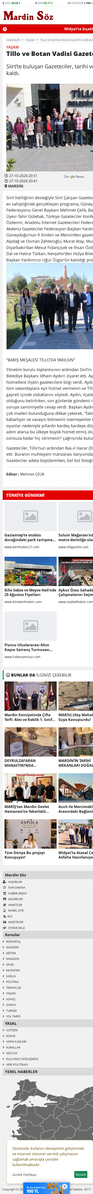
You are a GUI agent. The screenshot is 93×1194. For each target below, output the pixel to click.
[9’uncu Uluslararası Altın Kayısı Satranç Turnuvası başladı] (31, 626)
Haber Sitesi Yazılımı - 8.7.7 (73, 1189)
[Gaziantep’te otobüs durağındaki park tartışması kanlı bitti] (31, 516)
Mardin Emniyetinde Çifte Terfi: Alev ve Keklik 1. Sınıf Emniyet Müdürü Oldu (28, 717)
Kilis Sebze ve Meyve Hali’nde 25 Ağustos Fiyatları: (30, 592)
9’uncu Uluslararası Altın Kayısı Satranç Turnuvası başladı (27, 647)
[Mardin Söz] (28, 15)
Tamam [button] (80, 1174)
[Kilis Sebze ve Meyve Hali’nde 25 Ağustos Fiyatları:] (31, 571)
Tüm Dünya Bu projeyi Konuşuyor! (25, 855)
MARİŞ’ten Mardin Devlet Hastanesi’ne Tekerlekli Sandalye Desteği (27, 809)
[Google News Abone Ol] (74, 176)
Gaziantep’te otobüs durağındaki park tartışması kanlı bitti (30, 537)
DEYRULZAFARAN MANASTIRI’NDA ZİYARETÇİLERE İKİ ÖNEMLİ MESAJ (28, 763)
